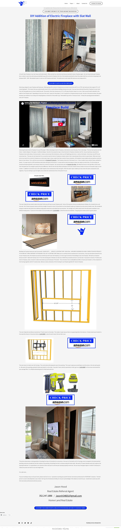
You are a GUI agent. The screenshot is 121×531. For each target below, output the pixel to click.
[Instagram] (22, 523)
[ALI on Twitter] (25, 523)
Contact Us (84, 3)
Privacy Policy (66, 528)
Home (66, 3)
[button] (96, 3)
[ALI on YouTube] (19, 523)
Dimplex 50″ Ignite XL (51, 160)
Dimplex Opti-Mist (71, 164)
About (78, 3)
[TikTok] (31, 523)
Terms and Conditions (57, 528)
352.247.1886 (45, 495)
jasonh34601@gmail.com (69, 495)
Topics (71, 3)
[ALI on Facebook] (28, 523)
